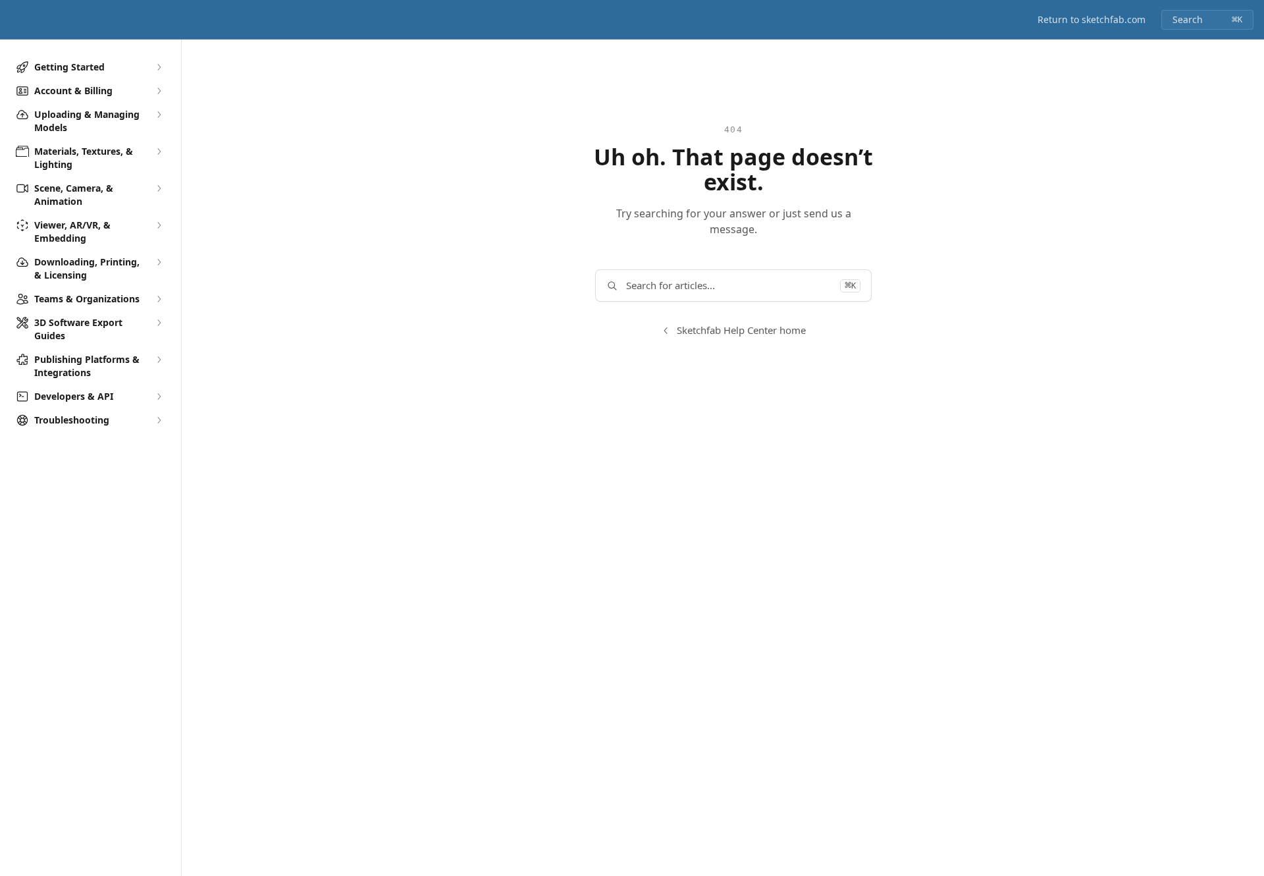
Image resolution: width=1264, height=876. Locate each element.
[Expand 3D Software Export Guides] (158, 323)
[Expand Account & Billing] (158, 91)
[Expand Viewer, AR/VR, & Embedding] (158, 225)
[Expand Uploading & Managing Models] (158, 114)
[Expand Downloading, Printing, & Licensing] (158, 262)
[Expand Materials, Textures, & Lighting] (158, 151)
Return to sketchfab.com (1092, 19)
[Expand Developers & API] (158, 396)
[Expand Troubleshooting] (158, 420)
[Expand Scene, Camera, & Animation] (158, 188)
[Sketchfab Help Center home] (13, 19)
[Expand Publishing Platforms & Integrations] (158, 359)
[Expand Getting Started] (158, 67)
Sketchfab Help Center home (741, 330)
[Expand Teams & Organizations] (158, 299)
